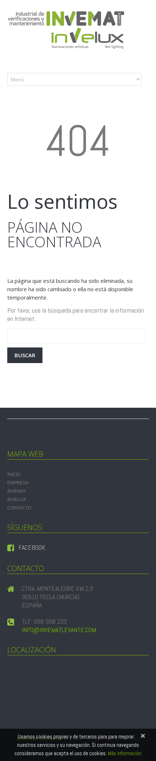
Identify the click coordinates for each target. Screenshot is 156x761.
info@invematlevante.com (59, 630)
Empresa (18, 482)
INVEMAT (16, 491)
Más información (124, 753)
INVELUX (16, 499)
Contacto (19, 507)
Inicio (13, 474)
